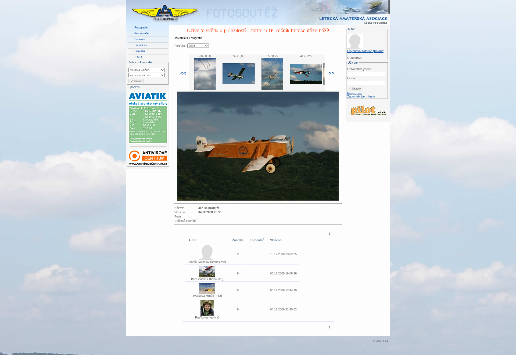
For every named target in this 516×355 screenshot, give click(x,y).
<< (183, 73)
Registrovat (354, 93)
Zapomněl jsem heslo (361, 96)
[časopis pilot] (367, 110)
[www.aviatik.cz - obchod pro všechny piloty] (148, 116)
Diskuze (139, 39)
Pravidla (139, 51)
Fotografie (141, 27)
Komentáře (141, 33)
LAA (385, 341)
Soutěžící (140, 45)
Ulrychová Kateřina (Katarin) (365, 51)
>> (332, 73)
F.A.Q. (138, 57)
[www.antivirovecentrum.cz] (148, 156)
